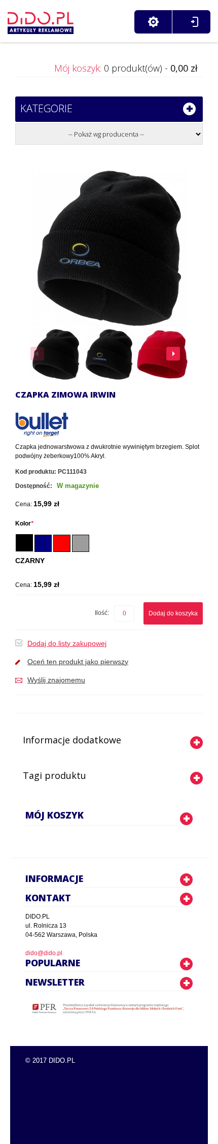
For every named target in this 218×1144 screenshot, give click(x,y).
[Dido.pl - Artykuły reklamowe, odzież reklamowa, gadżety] (41, 20)
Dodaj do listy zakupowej (66, 643)
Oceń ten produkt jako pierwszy (77, 662)
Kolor (24, 523)
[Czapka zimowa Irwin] (55, 354)
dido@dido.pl (43, 953)
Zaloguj (194, 22)
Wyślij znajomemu (56, 680)
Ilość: (102, 612)
